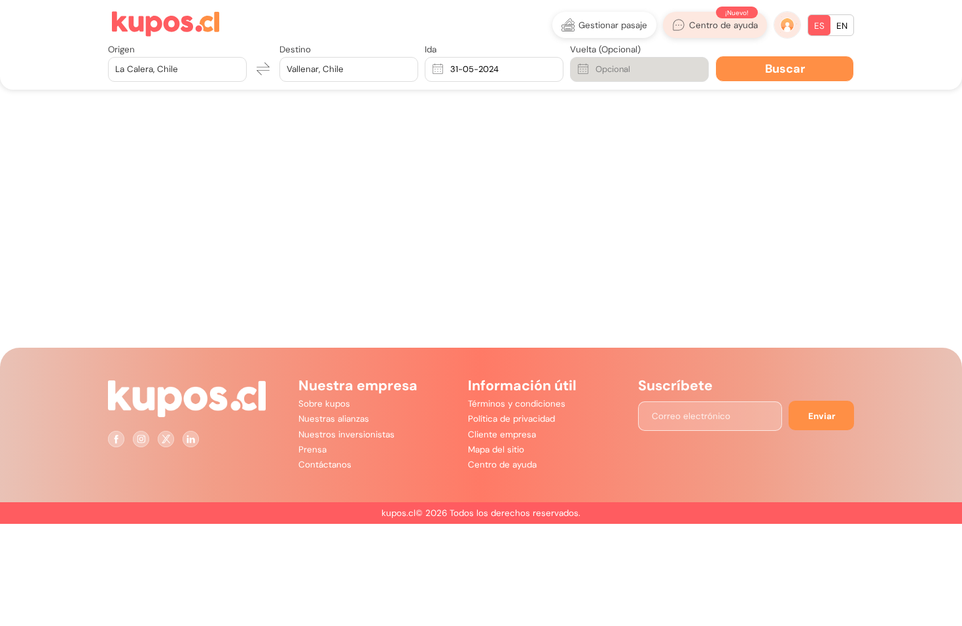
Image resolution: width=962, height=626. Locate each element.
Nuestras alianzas (333, 418)
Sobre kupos (324, 403)
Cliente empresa (502, 434)
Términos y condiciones (516, 403)
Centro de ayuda (502, 464)
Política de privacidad (511, 418)
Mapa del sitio (496, 449)
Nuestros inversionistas (346, 434)
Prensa (312, 449)
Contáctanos (324, 464)
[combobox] (116, 69)
